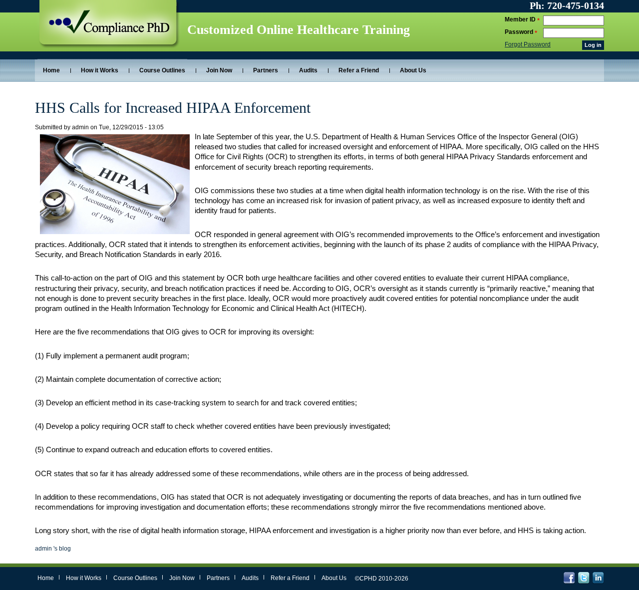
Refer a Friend (358, 70)
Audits (308, 70)
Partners (265, 70)
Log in (593, 45)
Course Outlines (162, 70)
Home (51, 70)
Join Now (219, 70)
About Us (413, 70)
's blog (53, 548)
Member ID (521, 19)
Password (520, 31)
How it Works (99, 70)
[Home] (111, 29)
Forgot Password (528, 44)
